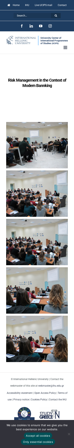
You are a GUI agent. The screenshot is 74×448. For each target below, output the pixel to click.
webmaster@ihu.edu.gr (51, 385)
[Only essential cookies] (69, 434)
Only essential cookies (38, 441)
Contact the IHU (58, 399)
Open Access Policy (45, 393)
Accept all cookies (38, 435)
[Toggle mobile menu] (66, 47)
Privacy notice (21, 399)
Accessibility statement (19, 393)
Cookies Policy (39, 399)
